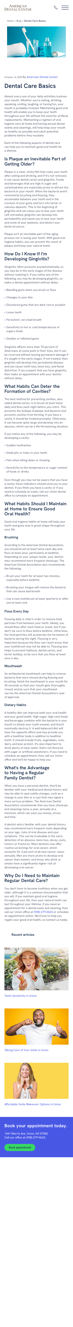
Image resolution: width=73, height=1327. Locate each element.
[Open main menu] (65, 7)
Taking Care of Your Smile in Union (26, 1050)
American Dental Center (42, 77)
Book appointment (20, 1147)
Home (10, 20)
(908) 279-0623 (43, 912)
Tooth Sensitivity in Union (20, 996)
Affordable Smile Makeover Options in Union (32, 1104)
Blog (18, 20)
